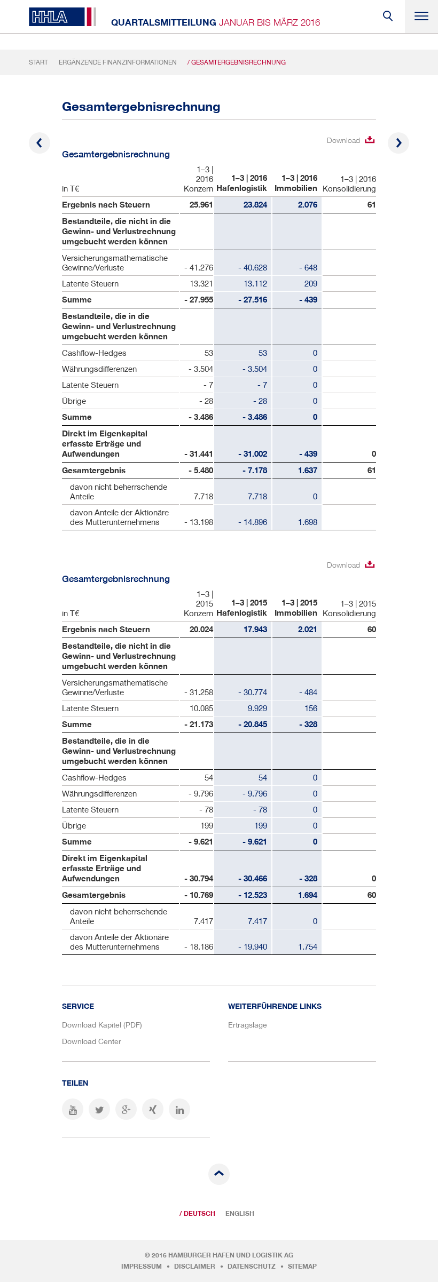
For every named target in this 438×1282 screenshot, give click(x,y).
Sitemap (302, 1266)
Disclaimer (194, 1266)
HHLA (62, 16)
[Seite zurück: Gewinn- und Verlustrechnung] (39, 143)
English (239, 1214)
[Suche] (388, 16)
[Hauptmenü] (421, 16)
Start (38, 62)
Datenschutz (252, 1266)
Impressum (141, 1266)
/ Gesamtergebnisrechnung (236, 62)
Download (343, 140)
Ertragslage (247, 1024)
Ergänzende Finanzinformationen (118, 62)
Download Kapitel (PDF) (102, 1024)
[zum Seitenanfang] (219, 1174)
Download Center (91, 1041)
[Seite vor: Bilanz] (398, 143)
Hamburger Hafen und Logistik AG (230, 1255)
